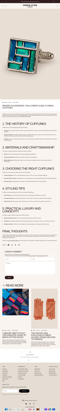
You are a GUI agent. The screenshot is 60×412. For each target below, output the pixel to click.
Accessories (5, 371)
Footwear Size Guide (23, 369)
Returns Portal (38, 373)
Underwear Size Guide (23, 371)
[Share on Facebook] (8, 245)
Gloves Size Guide (22, 373)
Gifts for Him (5, 379)
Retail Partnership (39, 375)
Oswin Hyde (23, 115)
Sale (3, 381)
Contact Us (37, 371)
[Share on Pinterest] (15, 245)
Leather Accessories (7, 377)
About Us (20, 377)
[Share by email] (19, 245)
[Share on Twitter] (12, 245)
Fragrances (4, 373)
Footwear (4, 369)
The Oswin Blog (21, 375)
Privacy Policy (32, 255)
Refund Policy (52, 371)
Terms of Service (41, 255)
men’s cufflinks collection (13, 240)
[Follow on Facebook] (26, 404)
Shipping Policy (52, 373)
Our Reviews (21, 379)
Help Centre (37, 369)
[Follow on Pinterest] (34, 404)
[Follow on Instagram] (30, 404)
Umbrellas (4, 375)
